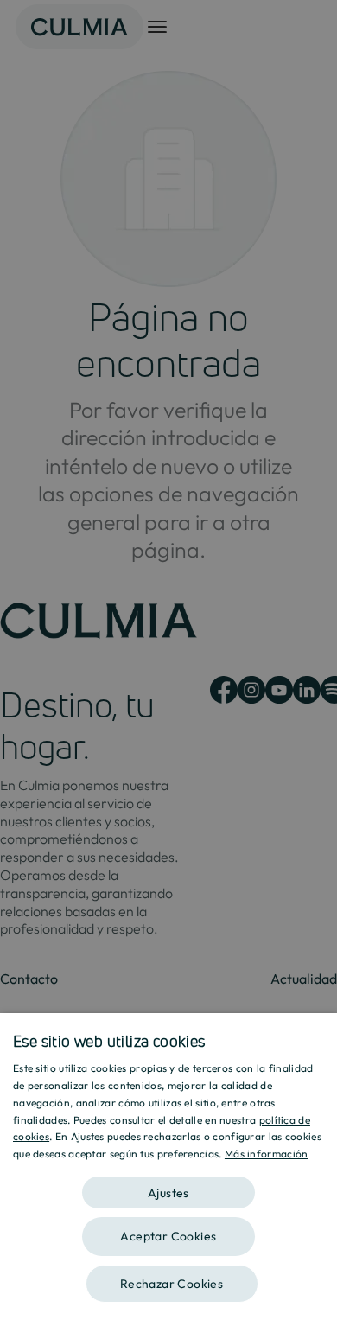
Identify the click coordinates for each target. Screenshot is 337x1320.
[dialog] (168, 1166)
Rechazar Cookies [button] (171, 1283)
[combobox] (315, 1034)
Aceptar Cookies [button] (168, 1236)
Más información (266, 1153)
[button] (168, 1186)
